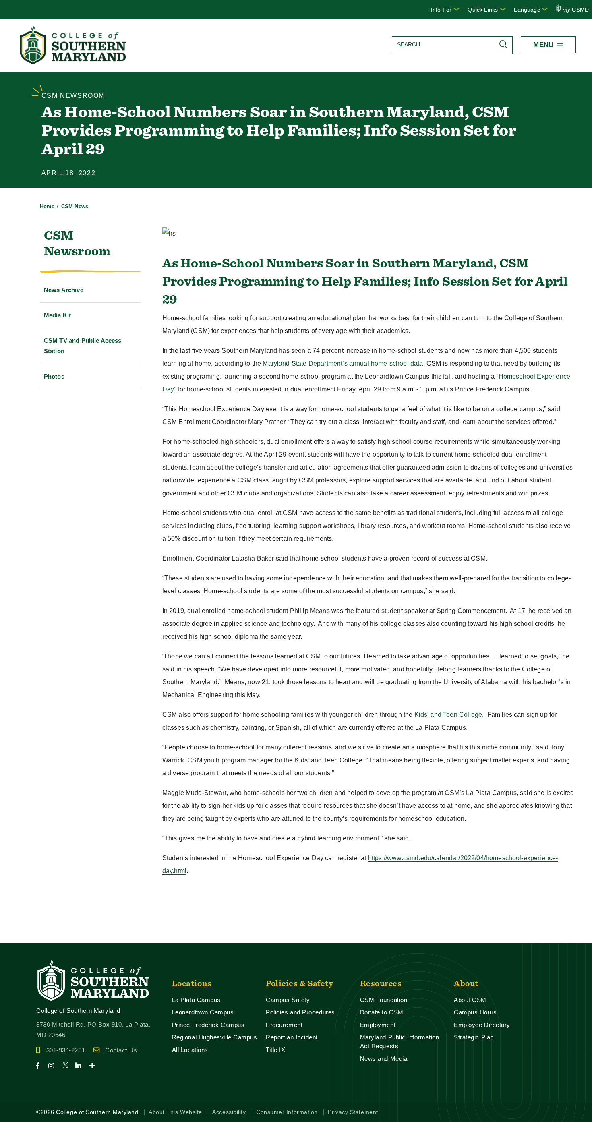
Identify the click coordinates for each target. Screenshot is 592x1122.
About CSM (470, 999)
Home (47, 206)
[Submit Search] (505, 44)
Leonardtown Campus (203, 1012)
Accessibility (229, 1112)
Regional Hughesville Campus (214, 1037)
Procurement (284, 1024)
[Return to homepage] (73, 61)
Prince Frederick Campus (208, 1024)
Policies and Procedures (300, 1012)
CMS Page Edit (22, 936)
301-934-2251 (65, 1050)
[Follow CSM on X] (67, 1065)
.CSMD (576, 9)
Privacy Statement (353, 1112)
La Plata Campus (196, 999)
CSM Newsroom (77, 243)
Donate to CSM (382, 1012)
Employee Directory (482, 1024)
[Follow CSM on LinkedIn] (81, 1065)
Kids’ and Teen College (448, 714)
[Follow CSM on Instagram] (54, 1065)
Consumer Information (287, 1112)
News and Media (384, 1058)
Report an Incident (292, 1037)
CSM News (74, 206)
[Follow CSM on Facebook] (41, 1065)
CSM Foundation (384, 999)
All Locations (190, 1049)
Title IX (275, 1049)
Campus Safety (288, 999)
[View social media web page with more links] (94, 1065)
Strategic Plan (474, 1037)
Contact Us (121, 1050)
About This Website (175, 1112)
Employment (377, 1024)
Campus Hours (475, 1012)
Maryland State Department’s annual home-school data (343, 363)
